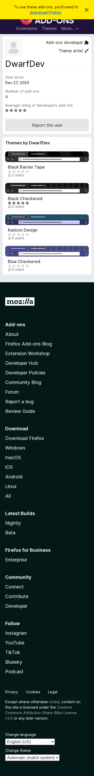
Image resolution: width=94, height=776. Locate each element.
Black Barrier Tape (26, 167)
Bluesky (13, 662)
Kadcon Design (23, 230)
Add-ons (15, 324)
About (12, 334)
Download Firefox (24, 438)
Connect (14, 586)
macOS (13, 457)
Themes (49, 28)
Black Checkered (25, 198)
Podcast (14, 671)
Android (13, 476)
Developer (16, 606)
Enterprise (16, 559)
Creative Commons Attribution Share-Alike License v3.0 (41, 712)
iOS (9, 467)
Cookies (33, 692)
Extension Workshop (27, 353)
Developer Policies (25, 372)
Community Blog (23, 382)
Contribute (16, 596)
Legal (52, 692)
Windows (15, 448)
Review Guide (20, 411)
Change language (20, 734)
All (8, 496)
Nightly (13, 523)
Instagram (16, 633)
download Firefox (45, 12)
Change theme (18, 750)
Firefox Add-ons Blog (28, 344)
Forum (12, 392)
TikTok (12, 652)
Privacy (11, 692)
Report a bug (19, 401)
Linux (11, 486)
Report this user (47, 125)
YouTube (14, 642)
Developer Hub (21, 363)
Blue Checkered (24, 261)
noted (54, 702)
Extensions (26, 28)
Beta (10, 532)
